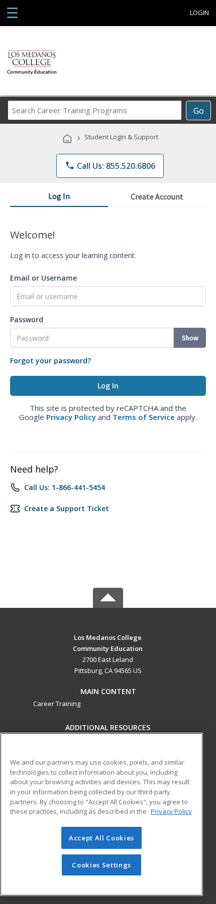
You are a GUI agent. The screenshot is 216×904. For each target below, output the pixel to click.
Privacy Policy (71, 416)
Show (190, 337)
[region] (101, 814)
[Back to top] (108, 636)
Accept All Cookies (101, 837)
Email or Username (43, 278)
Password (26, 319)
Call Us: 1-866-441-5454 (64, 487)
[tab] (59, 198)
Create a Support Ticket (66, 508)
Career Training (56, 703)
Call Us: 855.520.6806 (110, 165)
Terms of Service (144, 416)
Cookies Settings (101, 864)
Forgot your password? (50, 360)
